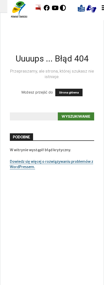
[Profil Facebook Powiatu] (47, 8)
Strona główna (69, 92)
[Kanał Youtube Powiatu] (55, 8)
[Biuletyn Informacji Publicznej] (38, 8)
